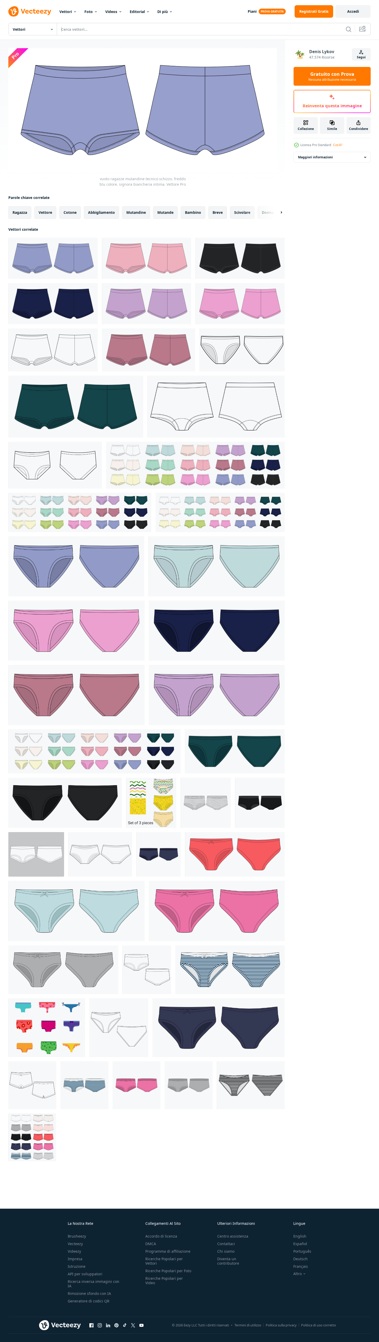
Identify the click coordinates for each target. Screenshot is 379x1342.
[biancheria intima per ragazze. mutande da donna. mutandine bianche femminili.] (36, 854)
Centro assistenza (232, 1236)
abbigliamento (101, 212)
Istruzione (76, 1266)
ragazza (20, 212)
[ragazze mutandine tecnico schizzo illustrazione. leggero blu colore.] (216, 566)
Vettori (65, 11)
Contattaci (226, 1243)
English (299, 1236)
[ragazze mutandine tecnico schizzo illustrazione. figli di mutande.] (242, 349)
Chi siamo (225, 1251)
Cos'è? (337, 145)
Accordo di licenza (161, 1236)
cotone (70, 212)
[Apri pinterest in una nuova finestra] (116, 1325)
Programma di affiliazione (167, 1251)
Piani (252, 11)
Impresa (75, 1258)
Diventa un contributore (228, 1261)
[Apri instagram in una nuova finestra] (100, 1325)
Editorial (137, 11)
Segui (361, 57)
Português (302, 1251)
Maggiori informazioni (315, 157)
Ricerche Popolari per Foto (168, 1270)
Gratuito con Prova (332, 76)
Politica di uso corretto (318, 1325)
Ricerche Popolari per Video (164, 1280)
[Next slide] (277, 212)
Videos (111, 11)
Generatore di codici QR (88, 1301)
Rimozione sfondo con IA (89, 1293)
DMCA (150, 1243)
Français (300, 1266)
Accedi (353, 11)
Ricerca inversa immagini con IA (93, 1283)
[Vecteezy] (29, 11)
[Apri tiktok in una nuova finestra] (125, 1325)
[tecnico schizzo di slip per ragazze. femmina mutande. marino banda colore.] (230, 969)
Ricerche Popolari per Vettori (164, 1261)
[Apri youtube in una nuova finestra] (141, 1325)
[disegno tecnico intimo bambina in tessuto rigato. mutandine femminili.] (251, 1085)
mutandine (136, 212)
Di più (162, 11)
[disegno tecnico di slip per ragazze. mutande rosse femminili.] (235, 854)
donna (268, 212)
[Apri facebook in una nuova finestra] (91, 1325)
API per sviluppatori (85, 1273)
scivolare (242, 212)
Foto (88, 11)
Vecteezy (75, 1243)
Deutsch (300, 1258)
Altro (297, 1274)
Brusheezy (77, 1236)
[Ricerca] (348, 29)
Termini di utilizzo (247, 1325)
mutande (165, 212)
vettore (45, 212)
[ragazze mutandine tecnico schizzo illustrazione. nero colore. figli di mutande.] (65, 803)
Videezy (74, 1251)
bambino (193, 212)
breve (218, 212)
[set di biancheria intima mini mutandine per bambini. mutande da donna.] (32, 1137)
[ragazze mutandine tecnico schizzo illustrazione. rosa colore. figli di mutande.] (76, 631)
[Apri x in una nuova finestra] (133, 1325)
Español (300, 1243)
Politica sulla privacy (281, 1325)
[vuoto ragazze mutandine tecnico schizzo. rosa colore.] (146, 258)
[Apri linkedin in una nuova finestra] (108, 1325)
